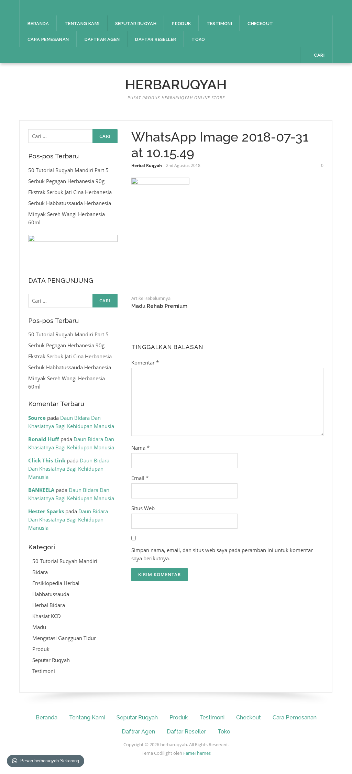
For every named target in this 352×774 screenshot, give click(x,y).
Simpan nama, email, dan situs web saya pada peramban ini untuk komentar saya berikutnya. (222, 554)
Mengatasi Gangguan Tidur (64, 638)
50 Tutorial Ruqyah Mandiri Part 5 (68, 170)
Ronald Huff (43, 439)
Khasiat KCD (46, 616)
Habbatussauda (50, 594)
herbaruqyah (176, 84)
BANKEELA (41, 489)
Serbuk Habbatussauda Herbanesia (69, 203)
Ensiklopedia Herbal (55, 583)
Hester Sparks (46, 511)
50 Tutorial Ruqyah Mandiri (64, 561)
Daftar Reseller (155, 39)
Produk (181, 23)
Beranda (38, 23)
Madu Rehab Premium (159, 306)
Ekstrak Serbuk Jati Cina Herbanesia (70, 192)
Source (37, 417)
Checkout (260, 23)
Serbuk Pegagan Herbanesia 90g (66, 181)
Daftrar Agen (102, 39)
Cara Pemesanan (48, 39)
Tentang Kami (82, 23)
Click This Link (46, 460)
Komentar (145, 362)
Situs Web (143, 508)
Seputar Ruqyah (136, 23)
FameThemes (197, 753)
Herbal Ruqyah (146, 165)
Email (139, 477)
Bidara (40, 572)
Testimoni (219, 23)
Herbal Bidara (48, 605)
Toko (198, 39)
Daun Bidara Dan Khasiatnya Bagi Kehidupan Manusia (68, 468)
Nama (140, 447)
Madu (39, 627)
